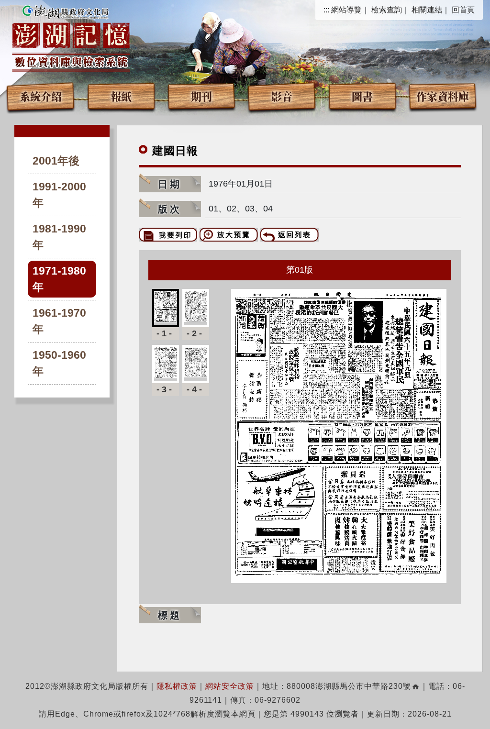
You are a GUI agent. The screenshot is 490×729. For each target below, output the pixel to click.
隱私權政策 (176, 686)
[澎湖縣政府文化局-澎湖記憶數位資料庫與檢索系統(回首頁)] (71, 37)
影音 (281, 95)
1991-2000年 (59, 195)
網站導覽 (346, 10)
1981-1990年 (59, 237)
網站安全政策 (229, 686)
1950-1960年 (59, 363)
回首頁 (463, 10)
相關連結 (427, 10)
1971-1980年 (59, 279)
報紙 (121, 95)
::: (326, 10)
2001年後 (56, 161)
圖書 (362, 95)
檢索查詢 (386, 10)
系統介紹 (41, 95)
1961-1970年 (59, 321)
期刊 (201, 95)
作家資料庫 (442, 95)
